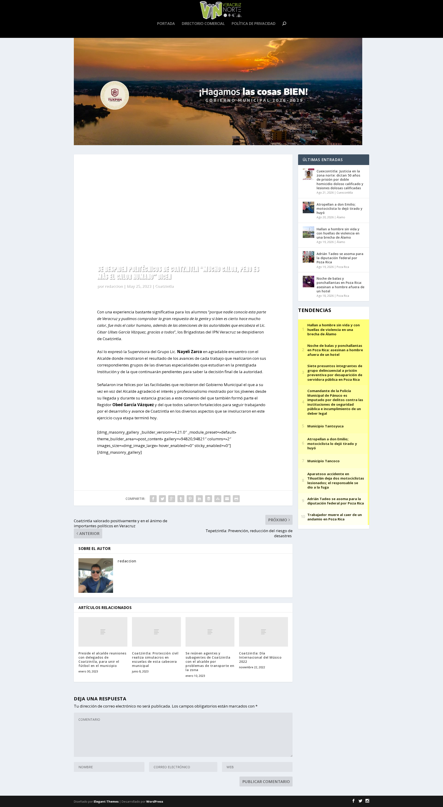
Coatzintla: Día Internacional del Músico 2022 (260, 657)
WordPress (154, 801)
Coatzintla (164, 286)
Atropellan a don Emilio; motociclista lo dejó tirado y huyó (339, 208)
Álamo (341, 217)
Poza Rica (343, 267)
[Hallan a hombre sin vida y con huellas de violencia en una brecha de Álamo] (308, 232)
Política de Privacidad (253, 24)
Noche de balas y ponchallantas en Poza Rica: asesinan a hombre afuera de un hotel (340, 284)
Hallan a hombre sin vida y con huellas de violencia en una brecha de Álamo (338, 233)
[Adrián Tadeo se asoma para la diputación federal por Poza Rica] (308, 257)
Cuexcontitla (345, 193)
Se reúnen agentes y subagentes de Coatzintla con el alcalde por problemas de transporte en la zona (210, 661)
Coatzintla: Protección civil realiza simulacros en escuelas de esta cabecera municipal (155, 659)
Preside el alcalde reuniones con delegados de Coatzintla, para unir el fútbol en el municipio (102, 659)
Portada (166, 24)
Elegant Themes (106, 801)
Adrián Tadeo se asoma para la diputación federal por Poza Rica (340, 258)
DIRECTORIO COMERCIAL (203, 24)
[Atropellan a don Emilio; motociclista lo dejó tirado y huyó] (308, 207)
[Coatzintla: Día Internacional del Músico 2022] (263, 631)
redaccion (114, 286)
